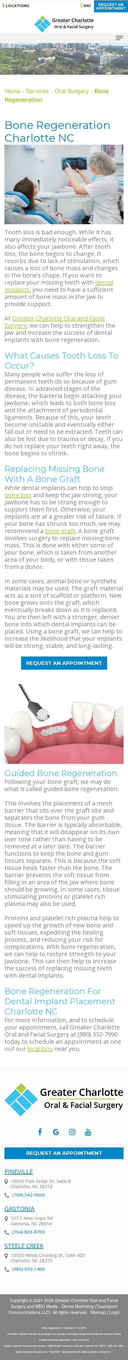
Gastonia (19, 1209)
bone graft (60, 531)
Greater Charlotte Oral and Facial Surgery (54, 321)
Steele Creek (23, 1246)
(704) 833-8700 (28, 1232)
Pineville (18, 1171)
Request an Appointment (64, 1153)
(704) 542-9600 (28, 1195)
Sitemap (98, 1312)
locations (40, 1049)
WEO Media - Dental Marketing (64, 1306)
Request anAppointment (111, 6)
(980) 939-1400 (28, 1269)
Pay (87, 6)
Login (114, 1312)
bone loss (18, 495)
